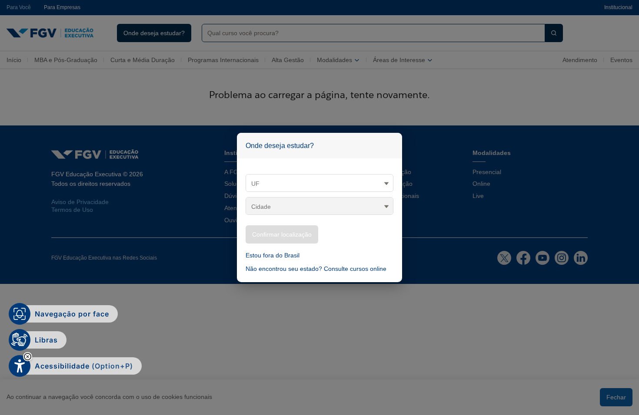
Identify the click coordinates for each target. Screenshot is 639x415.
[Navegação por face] (19, 314)
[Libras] (19, 340)
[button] (27, 356)
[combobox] (370, 33)
